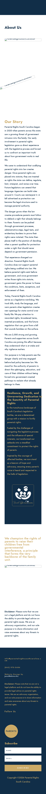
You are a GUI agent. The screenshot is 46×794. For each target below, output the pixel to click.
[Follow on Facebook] (5, 720)
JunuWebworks (12, 676)
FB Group (35, 8)
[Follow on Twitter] (11, 720)
